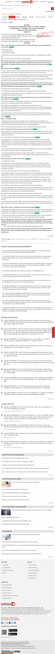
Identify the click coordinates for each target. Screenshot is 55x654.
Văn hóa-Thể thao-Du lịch (17, 411)
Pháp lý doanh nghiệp (34, 570)
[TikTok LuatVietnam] (10, 623)
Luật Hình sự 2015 (31, 648)
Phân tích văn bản (33, 567)
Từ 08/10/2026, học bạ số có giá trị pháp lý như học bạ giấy (26, 534)
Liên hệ (4, 573)
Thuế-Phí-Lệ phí (17, 421)
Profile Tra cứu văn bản (8, 570)
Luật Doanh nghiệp (15, 648)
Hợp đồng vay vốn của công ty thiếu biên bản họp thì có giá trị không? (18, 465)
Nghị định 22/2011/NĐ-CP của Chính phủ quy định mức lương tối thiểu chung (24, 270)
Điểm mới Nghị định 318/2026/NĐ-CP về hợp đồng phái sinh (16, 492)
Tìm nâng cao (50, 11)
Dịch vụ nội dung (32, 575)
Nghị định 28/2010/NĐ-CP (18, 239)
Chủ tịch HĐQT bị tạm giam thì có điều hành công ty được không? (17, 461)
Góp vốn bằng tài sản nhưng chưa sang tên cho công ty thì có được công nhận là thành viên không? (25, 468)
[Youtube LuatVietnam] (7, 623)
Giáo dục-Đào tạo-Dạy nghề (10, 447)
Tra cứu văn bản (32, 564)
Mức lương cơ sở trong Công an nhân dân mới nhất (14, 496)
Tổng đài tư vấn (32, 578)
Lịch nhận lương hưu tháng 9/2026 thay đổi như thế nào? (15, 489)
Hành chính (19, 447)
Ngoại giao (6, 429)
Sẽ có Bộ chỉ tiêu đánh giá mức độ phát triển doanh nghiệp (15, 524)
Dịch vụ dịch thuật (33, 573)
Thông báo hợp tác (7, 598)
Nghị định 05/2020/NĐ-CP (32, 239)
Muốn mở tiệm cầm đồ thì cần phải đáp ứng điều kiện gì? (15, 458)
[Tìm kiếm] (52, 8)
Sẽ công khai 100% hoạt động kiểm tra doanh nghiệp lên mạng (16, 520)
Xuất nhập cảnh (12, 429)
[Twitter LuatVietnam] (12, 623)
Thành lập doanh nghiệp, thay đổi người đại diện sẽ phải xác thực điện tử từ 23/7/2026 (32, 510)
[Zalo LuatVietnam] (4, 623)
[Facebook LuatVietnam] (2, 623)
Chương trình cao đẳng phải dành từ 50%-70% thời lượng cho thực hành (19, 550)
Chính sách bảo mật (7, 592)
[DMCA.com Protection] (16, 652)
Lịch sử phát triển (6, 567)
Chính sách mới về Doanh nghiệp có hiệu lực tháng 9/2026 (25, 482)
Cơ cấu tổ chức (7, 411)
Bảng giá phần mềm (7, 584)
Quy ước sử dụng (6, 590)
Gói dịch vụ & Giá (35, 1)
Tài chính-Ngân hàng (8, 421)
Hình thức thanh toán (7, 587)
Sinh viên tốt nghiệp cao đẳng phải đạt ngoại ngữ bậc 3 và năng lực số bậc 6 (20, 541)
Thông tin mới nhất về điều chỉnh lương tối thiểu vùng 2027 (15, 499)
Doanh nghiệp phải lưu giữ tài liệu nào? (11, 517)
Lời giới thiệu (5, 564)
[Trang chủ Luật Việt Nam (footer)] (27, 604)
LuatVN (51, 236)
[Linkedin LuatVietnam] (15, 623)
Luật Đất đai (23, 648)
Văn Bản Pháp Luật (5, 648)
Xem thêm (50, 398)
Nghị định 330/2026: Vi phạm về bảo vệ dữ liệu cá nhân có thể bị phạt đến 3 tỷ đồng (21, 553)
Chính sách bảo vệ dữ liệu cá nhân (10, 595)
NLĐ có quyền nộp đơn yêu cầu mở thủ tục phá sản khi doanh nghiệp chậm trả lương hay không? (25, 471)
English (44, 1)
